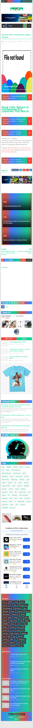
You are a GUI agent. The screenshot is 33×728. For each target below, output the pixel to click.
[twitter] (31, 1)
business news (19, 476)
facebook (29, 260)
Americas (27, 467)
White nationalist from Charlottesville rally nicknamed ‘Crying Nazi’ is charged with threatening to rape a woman (16, 406)
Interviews (27, 41)
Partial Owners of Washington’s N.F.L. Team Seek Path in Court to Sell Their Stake (19, 682)
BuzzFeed (26, 476)
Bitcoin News (5, 476)
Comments (24, 338)
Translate (7, 318)
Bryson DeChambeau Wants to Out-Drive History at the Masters (19, 704)
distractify (10, 482)
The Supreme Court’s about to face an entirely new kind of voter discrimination (16, 222)
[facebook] (22, 1)
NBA (16, 492)
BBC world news (17, 473)
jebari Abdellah (28, 717)
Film (15, 482)
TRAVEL (10, 501)
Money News (4, 492)
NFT (9, 495)
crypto (28, 479)
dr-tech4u (16, 717)
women (11, 504)
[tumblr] (29, 1)
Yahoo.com (12, 507)
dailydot (3, 482)
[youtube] (10, 714)
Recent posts (8, 338)
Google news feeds (6, 486)
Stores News (27, 498)
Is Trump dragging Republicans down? (12, 206)
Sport (11, 498)
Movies (11, 492)
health (13, 486)
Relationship (4, 498)
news (3, 43)
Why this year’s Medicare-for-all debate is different (15, 240)
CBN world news (5, 479)
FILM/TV (20, 482)
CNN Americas (14, 479)
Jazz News (11, 489)
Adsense (21, 467)
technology (4, 501)
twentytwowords (21, 501)
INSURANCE (26, 486)
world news (22, 504)
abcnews (15, 467)
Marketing (23, 489)
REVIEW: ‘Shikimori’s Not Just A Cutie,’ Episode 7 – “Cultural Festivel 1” (14, 121)
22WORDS (9, 467)
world (17, 504)
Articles (21, 41)
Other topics (14, 495)
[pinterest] (26, 1)
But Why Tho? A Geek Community (16, 151)
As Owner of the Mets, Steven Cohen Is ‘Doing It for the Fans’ (20, 697)
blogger (23, 260)
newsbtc (4, 495)
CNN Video (22, 479)
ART (3, 470)
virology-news (5, 504)
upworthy (28, 501)
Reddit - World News (23, 495)
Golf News (26, 482)
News (3, 467)
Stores (21, 498)
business (12, 476)
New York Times (22, 492)
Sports (15, 498)
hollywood (19, 486)
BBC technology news (6, 473)
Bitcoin (24, 473)
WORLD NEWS (5, 507)
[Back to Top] (24, 714)
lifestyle (17, 489)
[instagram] (24, 1)
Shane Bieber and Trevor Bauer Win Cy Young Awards (20, 689)
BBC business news (16, 470)
